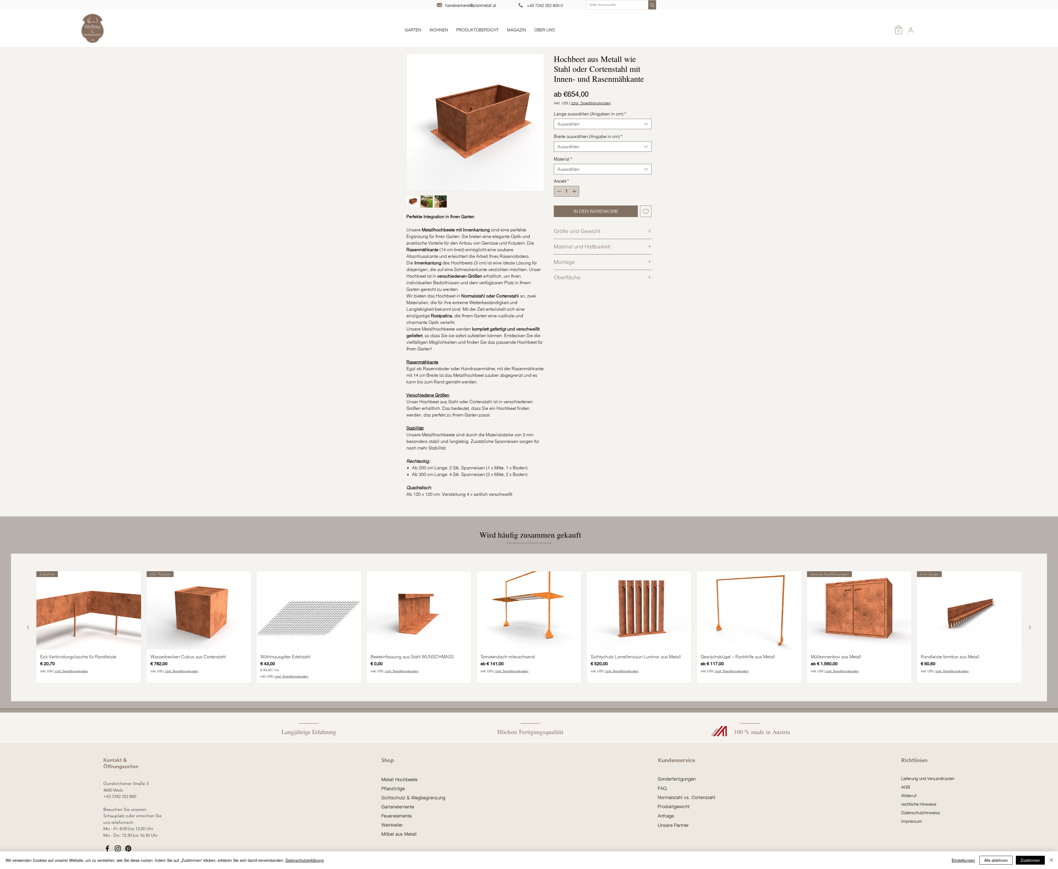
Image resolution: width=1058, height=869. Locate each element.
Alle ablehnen (996, 860)
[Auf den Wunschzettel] (646, 211)
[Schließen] (1051, 860)
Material (563, 159)
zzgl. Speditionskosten (591, 103)
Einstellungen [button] (963, 860)
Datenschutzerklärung (304, 860)
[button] (898, 29)
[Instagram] (118, 848)
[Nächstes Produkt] (1030, 627)
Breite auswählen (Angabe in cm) (588, 136)
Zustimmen (1030, 860)
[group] (529, 627)
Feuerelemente (396, 816)
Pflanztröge (393, 788)
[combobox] (603, 124)
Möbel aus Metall (399, 834)
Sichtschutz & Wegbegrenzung (413, 797)
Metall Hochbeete (399, 779)
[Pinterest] (128, 848)
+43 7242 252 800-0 (545, 5)
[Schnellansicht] (309, 610)
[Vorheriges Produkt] (28, 627)
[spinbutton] (566, 191)
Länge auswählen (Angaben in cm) (590, 114)
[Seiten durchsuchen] (652, 4)
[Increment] (575, 191)
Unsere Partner (673, 825)
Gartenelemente (397, 807)
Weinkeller (392, 825)
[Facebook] (107, 848)
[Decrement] (558, 191)
